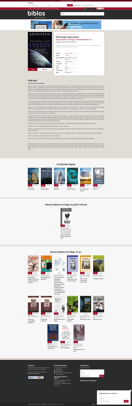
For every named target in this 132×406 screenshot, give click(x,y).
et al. (90, 39)
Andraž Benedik (81, 39)
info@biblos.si (59, 371)
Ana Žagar (71, 39)
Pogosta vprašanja (45, 8)
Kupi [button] (32, 69)
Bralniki (38, 8)
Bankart (37, 373)
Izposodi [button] (44, 69)
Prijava (101, 376)
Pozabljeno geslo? (77, 5)
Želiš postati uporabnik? (88, 5)
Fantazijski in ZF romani (60, 34)
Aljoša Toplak (61, 39)
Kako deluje (52, 8)
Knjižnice (30, 8)
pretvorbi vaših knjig (59, 382)
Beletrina (44, 404)
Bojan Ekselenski (69, 53)
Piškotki (93, 404)
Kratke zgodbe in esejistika (71, 34)
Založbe (34, 8)
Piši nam (56, 8)
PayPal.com (31, 373)
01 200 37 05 (59, 369)
